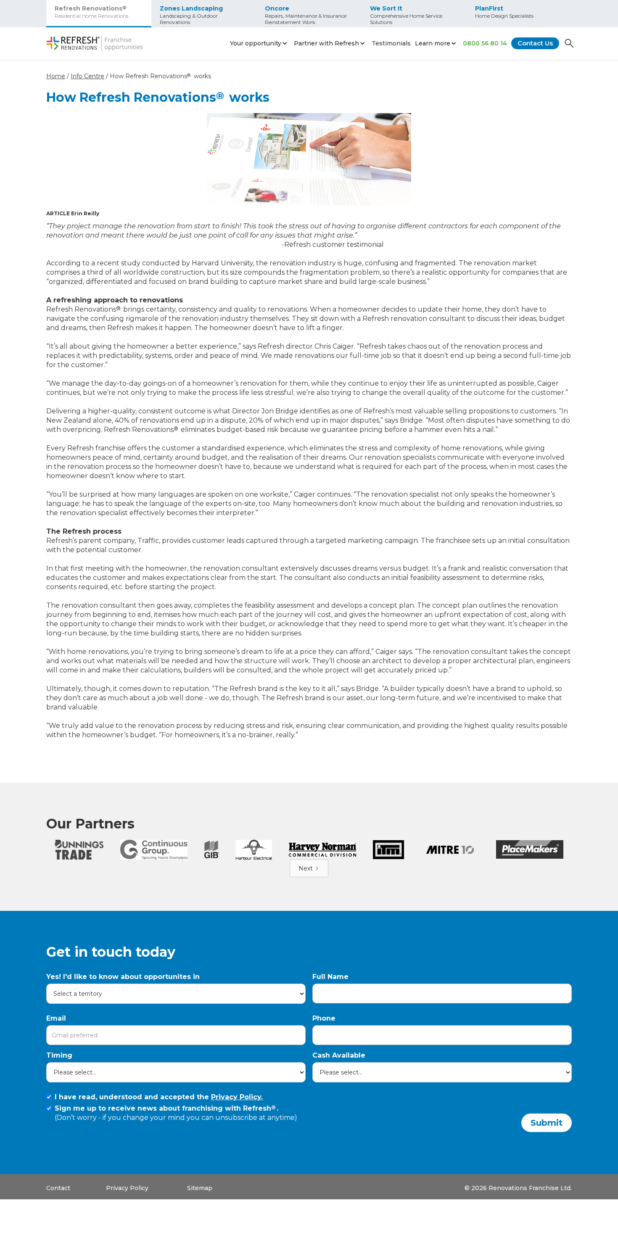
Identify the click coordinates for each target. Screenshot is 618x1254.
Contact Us (535, 43)
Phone (323, 1018)
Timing (59, 1055)
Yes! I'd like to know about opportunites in (123, 977)
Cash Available (338, 1055)
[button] (260, 43)
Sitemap (199, 1188)
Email (56, 1018)
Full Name (330, 977)
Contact (58, 1188)
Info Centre (87, 76)
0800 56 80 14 (485, 43)
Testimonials (391, 43)
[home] (94, 43)
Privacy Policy (127, 1188)
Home (55, 76)
